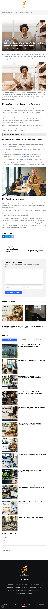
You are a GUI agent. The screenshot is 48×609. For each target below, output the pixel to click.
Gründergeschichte (32, 587)
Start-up (26, 590)
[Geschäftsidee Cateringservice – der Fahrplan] (10, 445)
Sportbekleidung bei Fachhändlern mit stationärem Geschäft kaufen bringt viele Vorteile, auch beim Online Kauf (29, 378)
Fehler (25, 118)
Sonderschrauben (25, 154)
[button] (42, 301)
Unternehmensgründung (20, 593)
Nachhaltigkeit (11, 590)
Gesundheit (5, 543)
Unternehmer (29, 593)
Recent (9, 339)
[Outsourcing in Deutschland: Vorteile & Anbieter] (10, 366)
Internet (4, 547)
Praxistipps (4, 537)
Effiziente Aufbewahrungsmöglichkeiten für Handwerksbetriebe (35, 250)
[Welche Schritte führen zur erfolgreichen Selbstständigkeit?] (10, 476)
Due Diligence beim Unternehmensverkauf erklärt (32, 454)
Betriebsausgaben (9, 584)
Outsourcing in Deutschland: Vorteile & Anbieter (31, 360)
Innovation (40, 587)
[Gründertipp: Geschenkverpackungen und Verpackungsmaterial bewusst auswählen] (10, 429)
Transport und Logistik (7, 550)
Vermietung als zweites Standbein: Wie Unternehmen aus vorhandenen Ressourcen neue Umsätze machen (31, 487)
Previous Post (9, 246)
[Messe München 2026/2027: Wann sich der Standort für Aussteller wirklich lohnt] (10, 351)
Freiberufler (4, 144)
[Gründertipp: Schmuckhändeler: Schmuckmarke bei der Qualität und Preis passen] (10, 413)
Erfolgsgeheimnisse (38, 584)
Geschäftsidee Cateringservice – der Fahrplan (31, 439)
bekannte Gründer (6, 554)
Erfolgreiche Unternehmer (27, 584)
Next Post (39, 247)
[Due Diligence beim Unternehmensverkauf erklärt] (10, 460)
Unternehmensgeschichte (34, 590)
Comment (38, 339)
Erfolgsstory (17, 587)
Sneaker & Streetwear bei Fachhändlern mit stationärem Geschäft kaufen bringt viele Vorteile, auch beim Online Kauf (30, 393)
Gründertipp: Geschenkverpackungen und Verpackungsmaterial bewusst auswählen (12, 328)
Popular (24, 339)
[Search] (46, 4)
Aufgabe (6, 225)
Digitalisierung (17, 584)
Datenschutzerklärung (33, 604)
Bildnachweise (24, 604)
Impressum (17, 604)
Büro (4, 540)
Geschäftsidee (24, 587)
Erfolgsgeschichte (9, 587)
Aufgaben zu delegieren (7, 203)
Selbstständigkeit (6, 54)
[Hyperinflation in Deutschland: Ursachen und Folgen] (10, 523)
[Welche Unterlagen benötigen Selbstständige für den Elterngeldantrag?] (10, 507)
